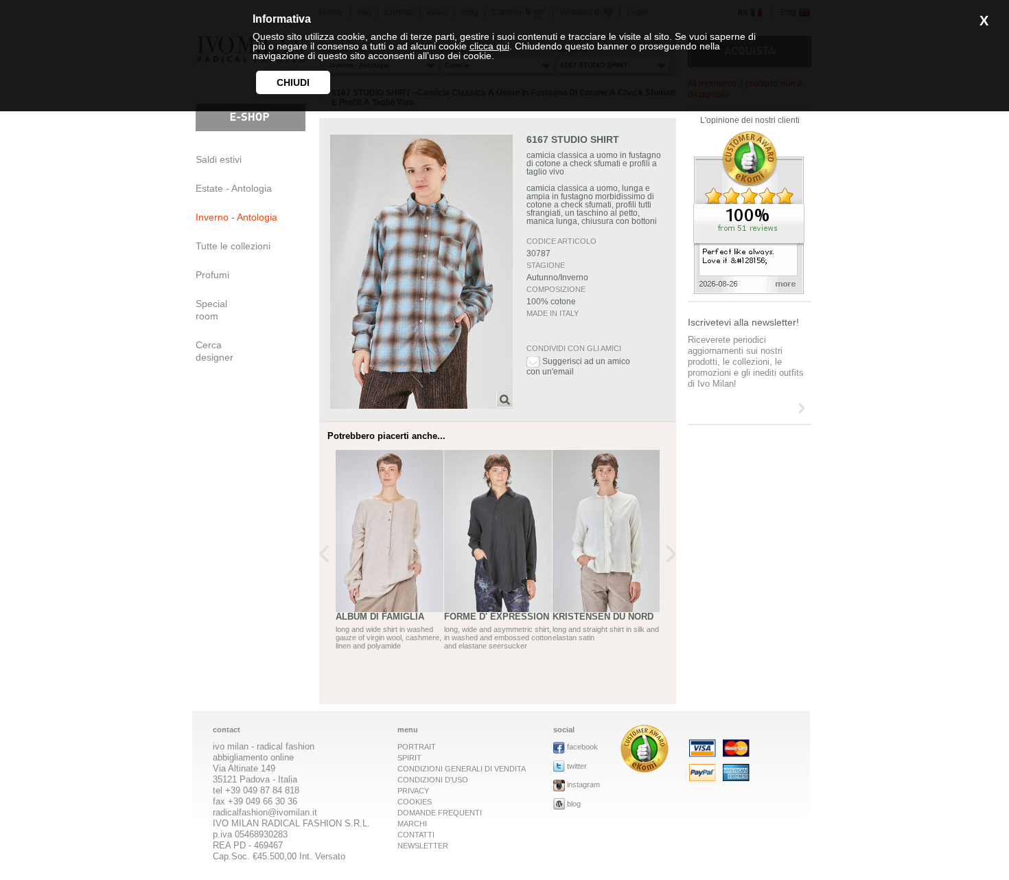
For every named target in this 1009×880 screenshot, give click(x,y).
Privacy (413, 791)
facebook (582, 747)
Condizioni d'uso (432, 780)
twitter (577, 766)
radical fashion (285, 746)
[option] (390, 561)
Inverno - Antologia (236, 217)
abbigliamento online (253, 757)
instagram (583, 784)
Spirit (409, 758)
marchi (412, 824)
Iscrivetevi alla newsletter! (743, 322)
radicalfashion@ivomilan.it (265, 812)
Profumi (212, 274)
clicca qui (489, 46)
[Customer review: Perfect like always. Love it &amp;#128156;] (748, 290)
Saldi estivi (219, 159)
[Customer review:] (645, 769)
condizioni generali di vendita (461, 769)
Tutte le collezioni (233, 245)
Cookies (414, 802)
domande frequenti (439, 813)
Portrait (416, 747)
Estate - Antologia (234, 188)
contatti (415, 835)
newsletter (422, 846)
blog (574, 804)
